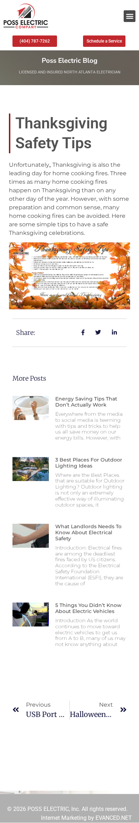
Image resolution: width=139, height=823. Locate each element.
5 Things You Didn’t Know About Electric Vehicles (88, 608)
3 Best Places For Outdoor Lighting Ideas (88, 463)
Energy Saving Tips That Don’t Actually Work (86, 402)
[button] (129, 16)
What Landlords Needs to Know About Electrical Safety (88, 532)
